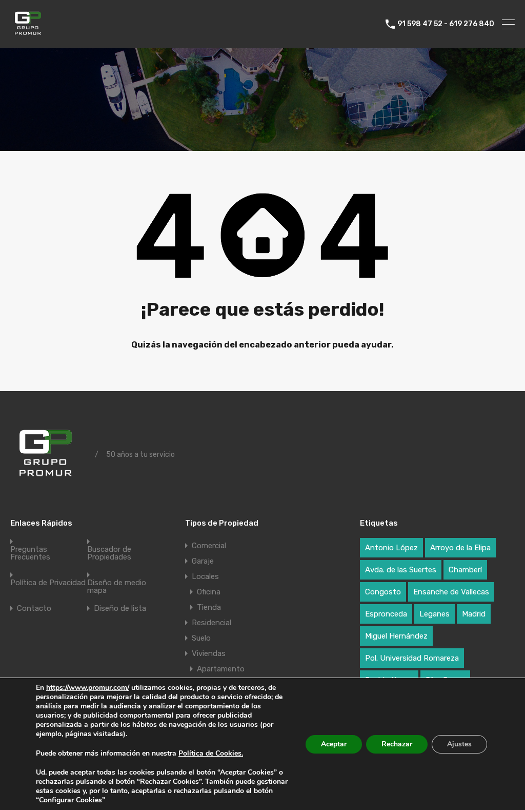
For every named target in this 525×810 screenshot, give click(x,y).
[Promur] (29, 36)
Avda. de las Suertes (400, 569)
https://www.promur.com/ (87, 687)
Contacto (34, 608)
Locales (205, 576)
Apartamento (221, 668)
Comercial (209, 545)
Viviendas (209, 653)
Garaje (203, 561)
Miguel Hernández (396, 636)
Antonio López (391, 547)
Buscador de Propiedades (109, 553)
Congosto (383, 591)
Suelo (201, 638)
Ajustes (459, 744)
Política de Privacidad (48, 583)
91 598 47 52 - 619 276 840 (445, 24)
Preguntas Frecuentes (30, 553)
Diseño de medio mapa (116, 586)
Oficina (208, 591)
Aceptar (334, 744)
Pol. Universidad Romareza (412, 658)
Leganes (434, 614)
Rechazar (396, 744)
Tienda (209, 607)
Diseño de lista (120, 608)
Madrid (474, 614)
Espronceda (386, 614)
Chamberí (465, 569)
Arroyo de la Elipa (460, 547)
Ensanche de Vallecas (451, 591)
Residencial (211, 622)
